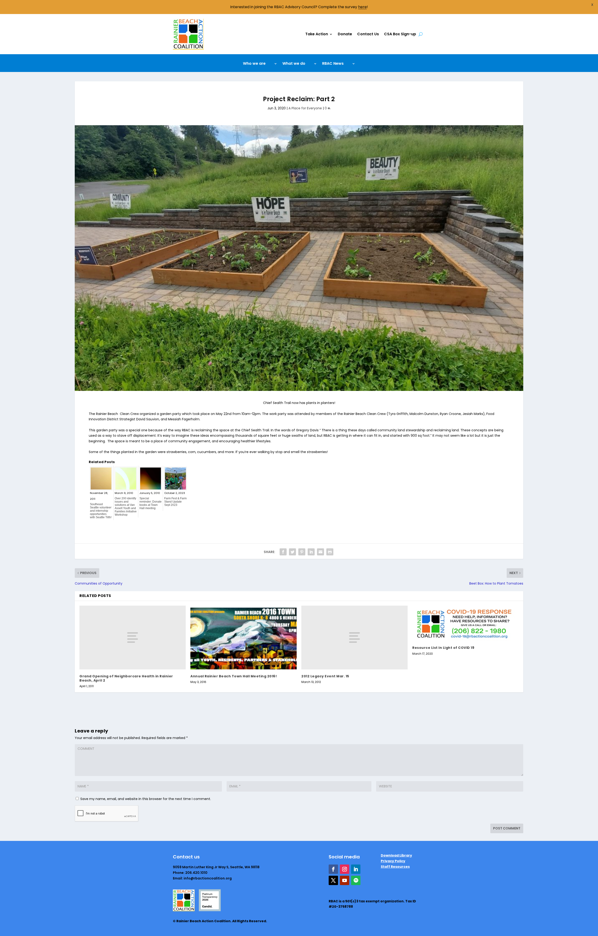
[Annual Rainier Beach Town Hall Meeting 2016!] (243, 637)
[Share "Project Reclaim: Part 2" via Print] (330, 552)
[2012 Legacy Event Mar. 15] (354, 637)
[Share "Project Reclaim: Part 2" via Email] (320, 552)
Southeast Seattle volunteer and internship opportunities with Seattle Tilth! (100, 511)
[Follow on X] (333, 880)
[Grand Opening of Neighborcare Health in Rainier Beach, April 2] (132, 637)
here (362, 7)
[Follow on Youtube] (344, 880)
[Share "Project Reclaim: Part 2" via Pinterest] (301, 552)
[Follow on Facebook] (333, 869)
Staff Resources (395, 866)
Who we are (254, 64)
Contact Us (368, 34)
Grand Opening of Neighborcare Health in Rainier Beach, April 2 (126, 678)
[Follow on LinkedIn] (355, 869)
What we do (293, 64)
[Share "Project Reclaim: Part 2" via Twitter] (292, 552)
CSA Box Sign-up (400, 34)
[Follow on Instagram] (344, 869)
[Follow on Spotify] (355, 880)
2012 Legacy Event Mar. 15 (325, 676)
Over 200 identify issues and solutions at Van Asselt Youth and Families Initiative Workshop (126, 506)
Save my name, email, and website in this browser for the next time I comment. (145, 799)
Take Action (316, 34)
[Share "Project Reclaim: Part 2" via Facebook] (283, 552)
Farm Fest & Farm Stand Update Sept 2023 (175, 502)
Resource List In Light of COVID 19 (443, 647)
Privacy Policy (393, 861)
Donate (345, 34)
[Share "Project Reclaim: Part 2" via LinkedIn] (311, 552)
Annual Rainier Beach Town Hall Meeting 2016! (233, 676)
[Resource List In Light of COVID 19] (465, 623)
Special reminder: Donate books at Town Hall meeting (150, 503)
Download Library (396, 855)
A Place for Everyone (305, 108)
